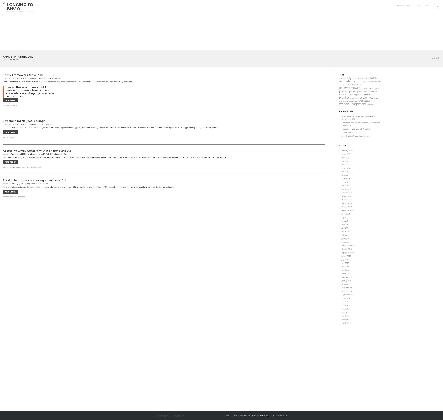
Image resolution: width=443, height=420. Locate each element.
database (353, 84)
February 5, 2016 (17, 184)
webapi (22, 167)
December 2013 (347, 319)
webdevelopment (34, 167)
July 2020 (344, 161)
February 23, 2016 (18, 78)
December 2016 (347, 242)
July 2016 (344, 259)
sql (377, 98)
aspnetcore (347, 81)
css (346, 84)
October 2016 (346, 249)
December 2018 (347, 175)
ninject (13, 137)
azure (362, 81)
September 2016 (347, 252)
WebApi (65, 154)
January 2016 (346, 281)
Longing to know (20, 6)
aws (357, 82)
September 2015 (347, 295)
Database (42, 78)
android (343, 78)
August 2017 (346, 214)
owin (16, 167)
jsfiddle (360, 91)
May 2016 (345, 266)
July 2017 (344, 217)
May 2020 (345, 164)
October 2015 (346, 291)
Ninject (48, 124)
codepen (377, 81)
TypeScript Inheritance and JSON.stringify (356, 129)
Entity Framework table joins (23, 75)
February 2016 (346, 277)
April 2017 (345, 228)
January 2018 (346, 196)
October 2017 (346, 207)
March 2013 (345, 323)
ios (379, 88)
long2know (32, 78)
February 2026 (346, 150)
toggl (340, 101)
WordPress (264, 415)
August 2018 (346, 178)
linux (373, 91)
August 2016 (346, 256)
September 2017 (347, 210)
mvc (11, 167)
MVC (47, 154)
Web (46, 184)
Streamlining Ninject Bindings (24, 121)
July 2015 (344, 302)
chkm (366, 82)
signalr (373, 98)
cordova (341, 85)
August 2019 (346, 168)
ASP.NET (42, 124)
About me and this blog (408, 5)
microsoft (344, 94)
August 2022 (346, 154)
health (375, 88)
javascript (345, 91)
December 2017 (347, 200)
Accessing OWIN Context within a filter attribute (37, 150)
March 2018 (345, 189)
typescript (346, 101)
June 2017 (345, 221)
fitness (365, 88)
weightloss (370, 104)
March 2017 (345, 231)
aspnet (6, 137)
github (370, 88)
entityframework (10, 105)
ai (339, 78)
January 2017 (346, 238)
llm (376, 91)
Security (58, 154)
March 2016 (345, 273)
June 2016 (345, 263)
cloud (371, 82)
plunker (344, 97)
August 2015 (346, 298)
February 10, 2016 (18, 154)
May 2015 (345, 309)
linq (368, 91)
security (366, 97)
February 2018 (346, 193)
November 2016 (347, 245)
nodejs (362, 95)
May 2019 (345, 171)
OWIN (52, 154)
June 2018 (345, 182)
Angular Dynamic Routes (350, 132)
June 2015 (345, 305)
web (361, 100)
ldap (365, 91)
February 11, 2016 (18, 124)
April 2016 (345, 270)
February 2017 (346, 235)
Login (427, 5)
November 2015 (347, 288)
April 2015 (345, 312)
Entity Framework (53, 78)
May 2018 (345, 186)
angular (352, 77)
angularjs (363, 78)
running (358, 98)
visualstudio (354, 101)
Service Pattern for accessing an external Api (34, 180)
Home (5, 60)
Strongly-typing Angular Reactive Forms (355, 136)
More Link (10, 100)
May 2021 (345, 157)
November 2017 (347, 203)
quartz (352, 98)
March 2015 (345, 316)
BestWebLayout (250, 415)
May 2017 (345, 224)
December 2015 (347, 284)
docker (360, 85)
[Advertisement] (221, 33)
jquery (354, 91)
